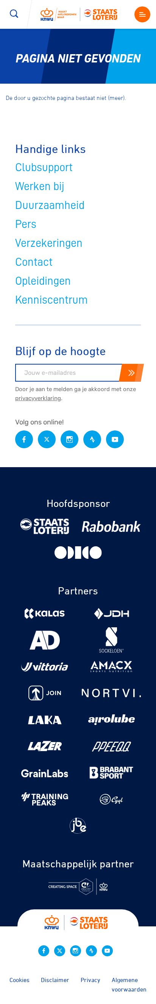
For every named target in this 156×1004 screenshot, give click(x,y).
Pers (25, 224)
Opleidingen (43, 281)
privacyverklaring (38, 398)
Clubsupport (44, 167)
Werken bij (39, 186)
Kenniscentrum (51, 300)
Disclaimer (55, 979)
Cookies (19, 979)
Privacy (90, 979)
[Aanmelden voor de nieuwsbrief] (131, 373)
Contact (34, 262)
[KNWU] (81, 14)
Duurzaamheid (49, 205)
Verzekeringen (49, 243)
